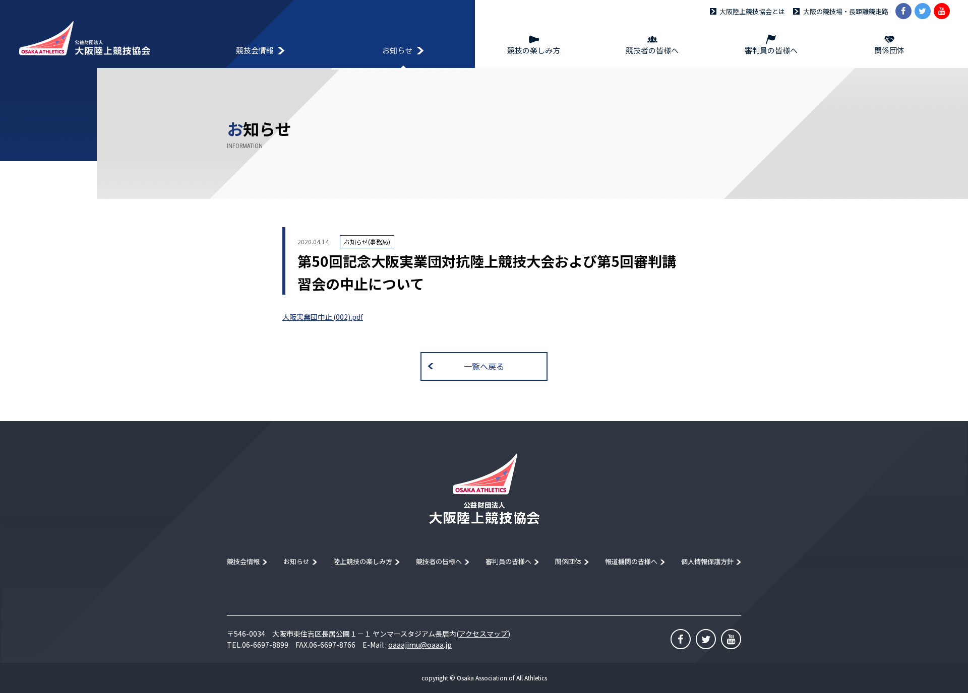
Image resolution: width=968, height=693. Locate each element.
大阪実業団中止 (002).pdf (322, 317)
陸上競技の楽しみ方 (362, 561)
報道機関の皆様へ (631, 561)
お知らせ (296, 561)
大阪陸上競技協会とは (752, 11)
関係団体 (568, 561)
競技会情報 (243, 561)
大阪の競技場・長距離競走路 (845, 11)
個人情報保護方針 (707, 561)
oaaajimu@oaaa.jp (420, 645)
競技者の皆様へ (439, 561)
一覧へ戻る (484, 366)
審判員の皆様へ (508, 561)
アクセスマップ (483, 634)
